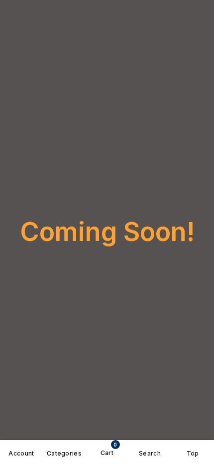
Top (193, 453)
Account (21, 453)
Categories (64, 453)
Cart (109, 449)
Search (150, 453)
